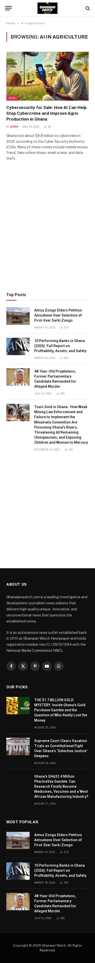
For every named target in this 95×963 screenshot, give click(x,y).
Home (10, 23)
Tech (11, 97)
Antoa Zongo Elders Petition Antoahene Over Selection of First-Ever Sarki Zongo (58, 315)
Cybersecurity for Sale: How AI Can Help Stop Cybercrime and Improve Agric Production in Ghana (46, 113)
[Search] (87, 8)
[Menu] (8, 8)
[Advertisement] (47, 233)
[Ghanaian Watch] (47, 8)
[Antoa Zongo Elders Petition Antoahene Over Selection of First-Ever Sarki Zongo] (18, 316)
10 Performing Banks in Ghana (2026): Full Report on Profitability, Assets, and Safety (60, 346)
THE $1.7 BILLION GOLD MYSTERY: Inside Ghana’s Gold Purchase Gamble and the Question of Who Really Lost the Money (60, 710)
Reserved (47, 950)
